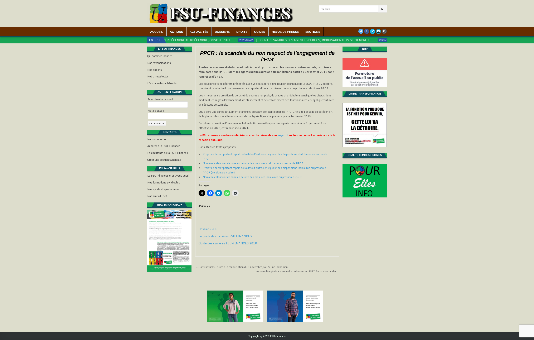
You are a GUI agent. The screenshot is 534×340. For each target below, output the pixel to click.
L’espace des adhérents (162, 83)
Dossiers (222, 31)
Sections (312, 31)
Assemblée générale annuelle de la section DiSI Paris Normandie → (297, 271)
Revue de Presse (285, 31)
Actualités (199, 31)
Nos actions (154, 69)
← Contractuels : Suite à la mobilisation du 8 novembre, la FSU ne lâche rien (241, 267)
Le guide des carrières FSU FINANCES (225, 236)
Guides (259, 31)
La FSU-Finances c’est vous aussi (168, 175)
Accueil (156, 31)
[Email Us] (378, 31)
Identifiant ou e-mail (160, 99)
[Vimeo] (372, 31)
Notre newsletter (157, 76)
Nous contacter (156, 139)
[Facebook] (366, 31)
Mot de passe (156, 110)
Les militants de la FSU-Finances (167, 152)
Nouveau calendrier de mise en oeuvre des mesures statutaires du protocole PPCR (253, 163)
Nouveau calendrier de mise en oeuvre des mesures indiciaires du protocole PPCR (252, 177)
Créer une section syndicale (164, 159)
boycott (282, 135)
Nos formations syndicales (163, 182)
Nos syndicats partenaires (163, 189)
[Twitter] (360, 31)
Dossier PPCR (208, 229)
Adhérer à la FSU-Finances (163, 146)
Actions (176, 31)
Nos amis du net (157, 196)
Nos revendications (159, 63)
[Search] (384, 31)
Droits (241, 31)
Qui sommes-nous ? (159, 56)
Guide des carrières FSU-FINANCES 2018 (228, 243)
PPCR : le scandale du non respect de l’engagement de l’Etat (267, 56)
